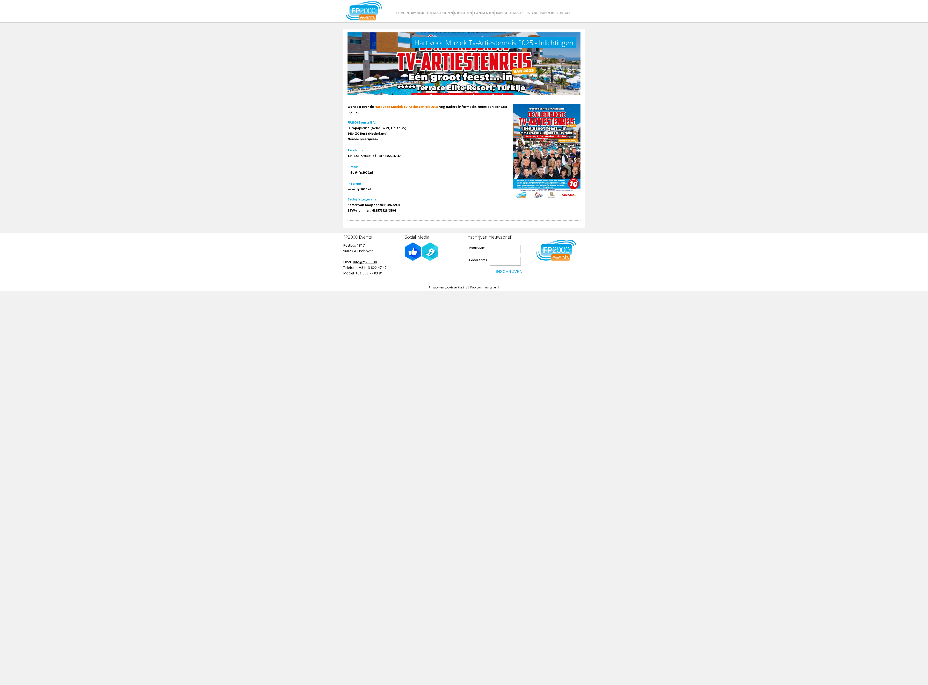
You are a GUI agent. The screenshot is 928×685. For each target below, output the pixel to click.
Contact (564, 13)
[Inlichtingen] (546, 151)
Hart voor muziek (509, 13)
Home (400, 13)
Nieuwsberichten (419, 13)
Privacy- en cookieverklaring (448, 287)
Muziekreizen (443, 13)
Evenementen (484, 13)
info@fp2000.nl (365, 262)
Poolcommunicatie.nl (484, 287)
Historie (532, 13)
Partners (547, 13)
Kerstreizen (463, 13)
